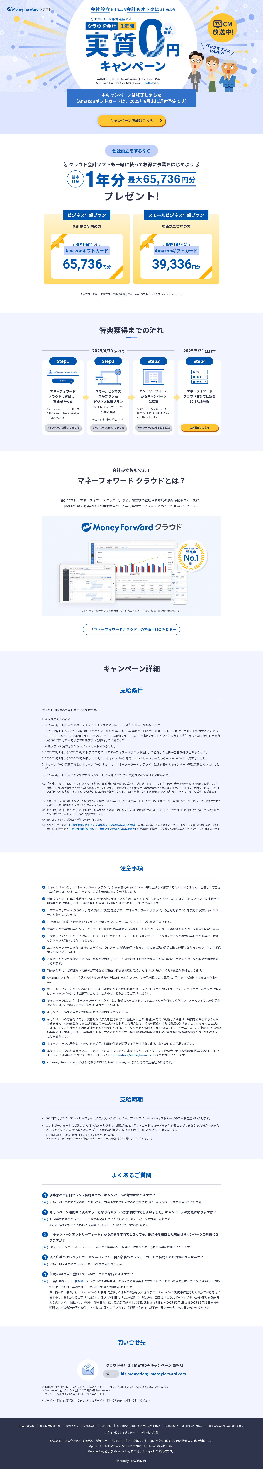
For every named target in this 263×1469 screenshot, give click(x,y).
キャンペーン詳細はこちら (131, 120)
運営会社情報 (26, 1426)
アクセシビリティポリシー (120, 1432)
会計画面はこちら (199, 427)
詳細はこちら (151, 83)
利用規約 (106, 1426)
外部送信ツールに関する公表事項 (184, 1426)
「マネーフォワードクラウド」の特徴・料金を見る (131, 629)
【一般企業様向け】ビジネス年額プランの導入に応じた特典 (102, 825)
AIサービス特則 (149, 1432)
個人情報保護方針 (50, 1426)
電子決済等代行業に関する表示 (226, 1426)
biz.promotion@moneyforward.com (132, 1055)
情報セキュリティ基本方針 (81, 1426)
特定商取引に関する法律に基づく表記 (138, 1426)
